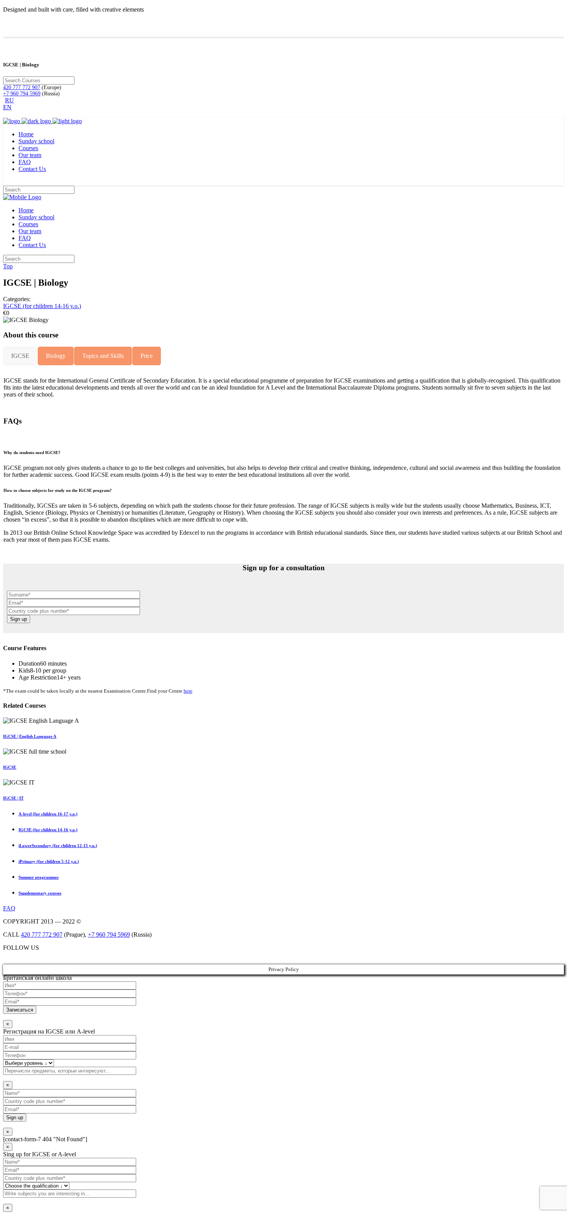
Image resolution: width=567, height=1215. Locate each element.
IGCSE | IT (13, 798)
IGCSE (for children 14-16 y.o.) (42, 306)
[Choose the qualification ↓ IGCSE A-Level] (283, 1178)
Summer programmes (39, 877)
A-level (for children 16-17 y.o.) (48, 814)
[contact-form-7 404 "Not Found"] (45, 1139)
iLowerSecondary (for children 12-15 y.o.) (58, 845)
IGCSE (9, 767)
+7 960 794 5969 (21, 94)
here (188, 691)
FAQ (9, 908)
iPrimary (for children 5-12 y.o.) (49, 861)
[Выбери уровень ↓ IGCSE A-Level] (283, 1055)
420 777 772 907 (21, 87)
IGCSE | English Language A (29, 736)
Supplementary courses (40, 893)
